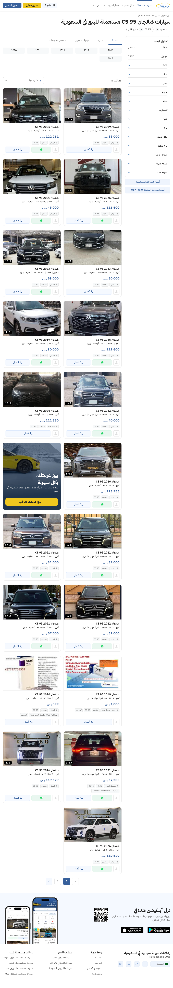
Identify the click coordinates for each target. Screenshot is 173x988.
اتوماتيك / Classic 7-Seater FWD (105, 790)
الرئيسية (99, 957)
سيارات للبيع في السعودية (60, 968)
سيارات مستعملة (144, 5)
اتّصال (87, 149)
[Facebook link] (145, 964)
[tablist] (62, 40)
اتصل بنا (99, 963)
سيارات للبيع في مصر (63, 957)
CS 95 (96, 142)
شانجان (104, 142)
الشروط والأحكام (95, 968)
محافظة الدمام (110, 786)
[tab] (115, 40)
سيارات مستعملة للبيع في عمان (19, 974)
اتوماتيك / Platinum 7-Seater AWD (43, 715)
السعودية (160, 964)
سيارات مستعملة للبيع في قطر (19, 968)
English (48, 5)
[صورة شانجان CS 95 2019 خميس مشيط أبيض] (92, 673)
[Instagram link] (120, 964)
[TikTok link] (137, 964)
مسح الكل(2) (131, 29)
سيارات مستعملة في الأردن (21, 963)
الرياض (113, 142)
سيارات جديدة (128, 5)
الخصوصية (97, 974)
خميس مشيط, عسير (109, 710)
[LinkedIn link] (128, 964)
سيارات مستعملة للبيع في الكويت (18, 957)
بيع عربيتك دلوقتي (30, 502)
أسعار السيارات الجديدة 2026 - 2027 (147, 190)
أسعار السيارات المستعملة (148, 182)
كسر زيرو (78, 710)
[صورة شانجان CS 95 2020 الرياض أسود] (32, 673)
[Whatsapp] (41, 150)
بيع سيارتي (30, 5)
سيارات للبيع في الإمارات (61, 963)
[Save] (67, 92)
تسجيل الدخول (12, 5)
